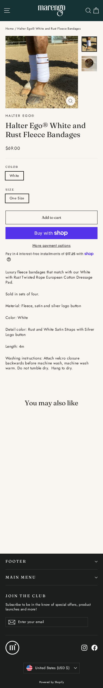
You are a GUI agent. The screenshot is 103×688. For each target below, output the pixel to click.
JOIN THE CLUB (25, 595)
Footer (15, 561)
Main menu (20, 577)
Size (9, 189)
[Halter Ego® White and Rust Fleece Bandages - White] (8, 504)
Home (9, 28)
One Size (17, 198)
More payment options (51, 245)
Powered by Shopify (51, 682)
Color (12, 167)
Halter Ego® (20, 115)
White (14, 175)
